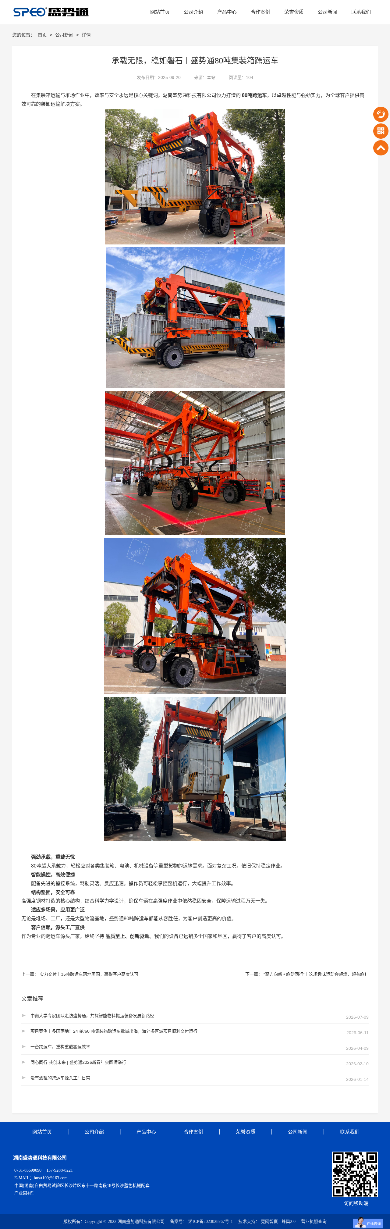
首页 (43, 34)
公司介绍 (94, 1132)
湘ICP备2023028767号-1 (210, 1221)
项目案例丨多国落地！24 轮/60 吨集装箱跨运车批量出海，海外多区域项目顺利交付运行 (113, 1031)
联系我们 (350, 1132)
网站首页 (42, 1132)
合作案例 (193, 1132)
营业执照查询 (314, 1221)
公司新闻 (65, 34)
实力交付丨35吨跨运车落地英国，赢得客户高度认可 (89, 974)
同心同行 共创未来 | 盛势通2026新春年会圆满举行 (78, 1062)
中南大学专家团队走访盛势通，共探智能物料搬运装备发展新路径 (92, 1015)
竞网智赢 (269, 1221)
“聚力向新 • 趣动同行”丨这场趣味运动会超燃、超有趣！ (316, 974)
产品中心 (146, 1132)
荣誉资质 (245, 1132)
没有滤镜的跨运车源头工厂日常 (60, 1077)
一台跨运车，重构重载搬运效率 (60, 1046)
